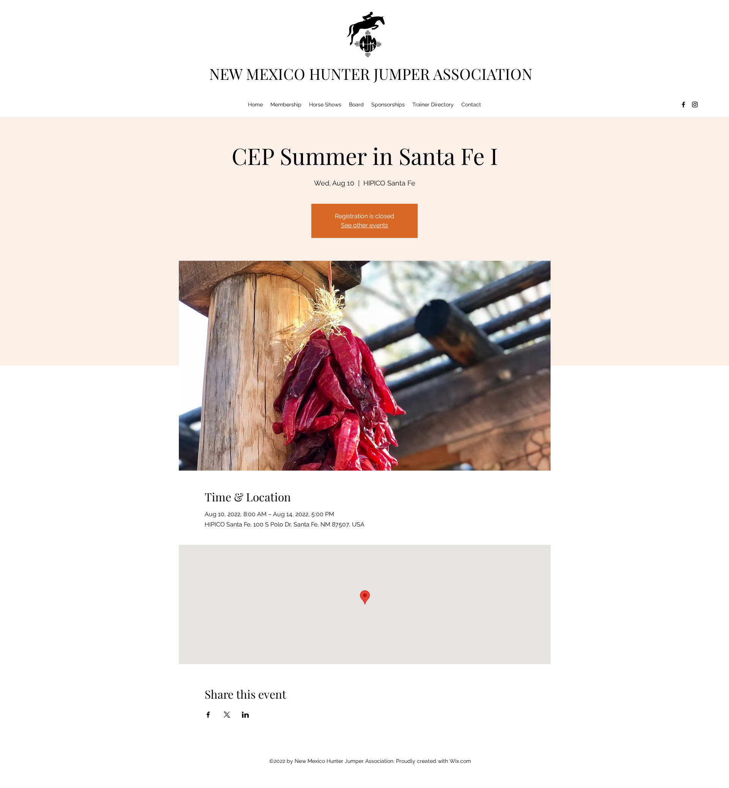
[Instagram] (695, 104)
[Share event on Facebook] (208, 715)
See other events (364, 225)
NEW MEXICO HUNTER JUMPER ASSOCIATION (370, 73)
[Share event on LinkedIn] (245, 715)
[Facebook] (683, 104)
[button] (286, 104)
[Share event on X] (226, 715)
